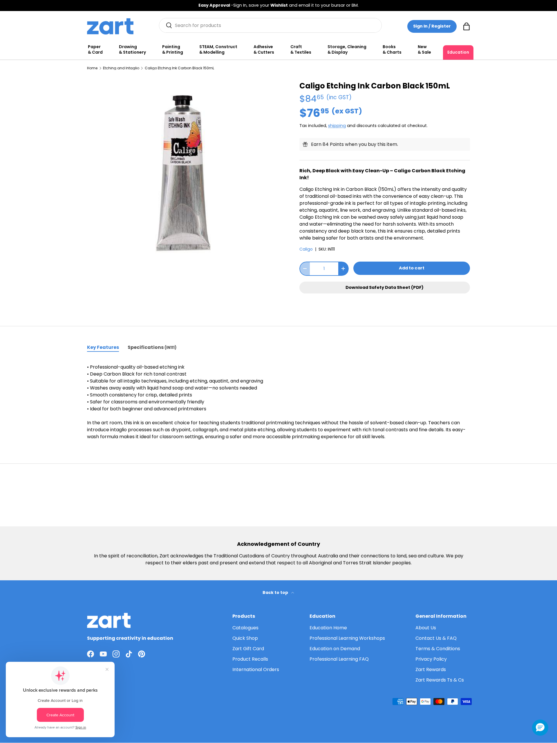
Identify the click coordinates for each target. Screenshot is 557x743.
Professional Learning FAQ (339, 659)
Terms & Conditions (437, 648)
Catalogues (245, 627)
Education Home (328, 627)
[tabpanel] (278, 402)
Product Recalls (250, 659)
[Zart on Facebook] (90, 654)
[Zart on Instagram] (116, 654)
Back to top (276, 592)
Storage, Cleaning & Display (347, 49)
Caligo (306, 249)
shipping (337, 125)
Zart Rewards (430, 669)
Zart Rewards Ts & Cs (439, 680)
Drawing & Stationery (132, 49)
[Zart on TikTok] (128, 654)
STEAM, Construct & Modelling (218, 49)
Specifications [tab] (152, 347)
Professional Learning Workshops (347, 638)
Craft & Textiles (300, 49)
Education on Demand (335, 648)
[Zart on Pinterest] (141, 654)
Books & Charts (392, 49)
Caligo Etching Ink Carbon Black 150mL (179, 68)
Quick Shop (245, 638)
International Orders (255, 669)
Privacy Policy (431, 659)
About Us (425, 627)
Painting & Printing (172, 49)
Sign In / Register (432, 26)
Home (92, 68)
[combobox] (270, 25)
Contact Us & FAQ (436, 638)
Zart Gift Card (248, 648)
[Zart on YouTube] (103, 654)
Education (458, 52)
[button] (466, 26)
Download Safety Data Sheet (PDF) (385, 287)
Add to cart (411, 268)
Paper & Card (95, 49)
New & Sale (424, 49)
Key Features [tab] (103, 347)
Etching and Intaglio (121, 68)
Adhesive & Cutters (264, 49)
